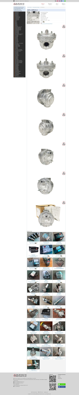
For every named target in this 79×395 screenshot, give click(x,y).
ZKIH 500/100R (17, 32)
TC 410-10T (16, 47)
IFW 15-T (16, 20)
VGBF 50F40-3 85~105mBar (18, 62)
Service (59, 376)
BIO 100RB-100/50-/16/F (18, 29)
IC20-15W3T (16, 38)
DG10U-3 (16, 22)
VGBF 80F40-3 (17, 63)
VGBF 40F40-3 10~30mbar (18, 60)
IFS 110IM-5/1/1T (17, 18)
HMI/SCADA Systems (18, 9)
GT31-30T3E (16, 40)
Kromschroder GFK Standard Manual (47, 23)
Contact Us (59, 377)
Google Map (60, 378)
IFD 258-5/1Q (16, 13)
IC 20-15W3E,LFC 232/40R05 (19, 50)
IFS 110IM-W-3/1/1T (17, 16)
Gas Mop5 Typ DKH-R (18, 73)
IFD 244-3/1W (16, 14)
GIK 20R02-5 (16, 57)
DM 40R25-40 (16, 75)
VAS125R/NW (16, 67)
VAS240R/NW (16, 68)
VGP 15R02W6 (17, 69)
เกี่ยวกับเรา (50, 4)
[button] (55, 1)
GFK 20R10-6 (16, 52)
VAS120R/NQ (16, 66)
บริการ (57, 4)
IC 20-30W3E (16, 36)
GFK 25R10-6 (16, 53)
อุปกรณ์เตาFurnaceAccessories (19, 7)
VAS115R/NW (16, 64)
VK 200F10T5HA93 (17, 46)
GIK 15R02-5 (16, 56)
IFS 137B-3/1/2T (17, 19)
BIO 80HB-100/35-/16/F (18, 28)
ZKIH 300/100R (17, 30)
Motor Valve (16, 42)
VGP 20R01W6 (17, 70)
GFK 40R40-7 (16, 54)
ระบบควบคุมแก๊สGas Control (19, 8)
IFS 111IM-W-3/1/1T (17, 17)
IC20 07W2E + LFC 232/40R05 (19, 43)
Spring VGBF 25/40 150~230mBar (19, 76)
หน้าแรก (42, 4)
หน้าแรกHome (30, 7)
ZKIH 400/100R (17, 31)
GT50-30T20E (16, 41)
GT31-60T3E (16, 39)
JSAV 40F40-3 (17, 55)
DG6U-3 (16, 21)
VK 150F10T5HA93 (17, 45)
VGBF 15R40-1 (17, 59)
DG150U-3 (16, 24)
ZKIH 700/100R (17, 33)
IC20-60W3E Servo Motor (18, 34)
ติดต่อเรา (63, 4)
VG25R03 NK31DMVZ (18, 71)
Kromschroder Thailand (36, 7)
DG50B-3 (16, 23)
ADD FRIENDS (62, 384)
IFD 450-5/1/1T (17, 15)
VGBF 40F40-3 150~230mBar (19, 61)
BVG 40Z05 (16, 48)
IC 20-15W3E (16, 35)
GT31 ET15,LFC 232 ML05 (18, 49)
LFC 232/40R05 (17, 74)
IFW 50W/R (16, 26)
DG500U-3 (16, 25)
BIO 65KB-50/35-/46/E (18, 27)
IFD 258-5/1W (16, 12)
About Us (59, 375)
